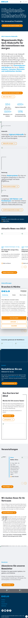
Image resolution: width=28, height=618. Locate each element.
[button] (22, 267)
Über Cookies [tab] (23, 295)
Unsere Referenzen (8, 512)
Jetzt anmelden (7, 585)
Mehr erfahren (7, 263)
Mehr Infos (6, 221)
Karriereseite (7, 416)
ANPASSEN (13, 321)
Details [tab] (14, 295)
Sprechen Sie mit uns (8, 383)
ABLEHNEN (14, 325)
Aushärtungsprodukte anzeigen (11, 210)
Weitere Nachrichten (8, 272)
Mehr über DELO (7, 96)
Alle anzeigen (6, 486)
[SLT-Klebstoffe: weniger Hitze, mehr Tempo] (11, 239)
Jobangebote (7, 419)
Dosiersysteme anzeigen (9, 186)
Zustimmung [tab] (5, 295)
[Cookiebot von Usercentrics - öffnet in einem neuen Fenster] (20, 291)
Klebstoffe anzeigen (8, 143)
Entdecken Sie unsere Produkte (11, 25)
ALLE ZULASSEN (14, 318)
